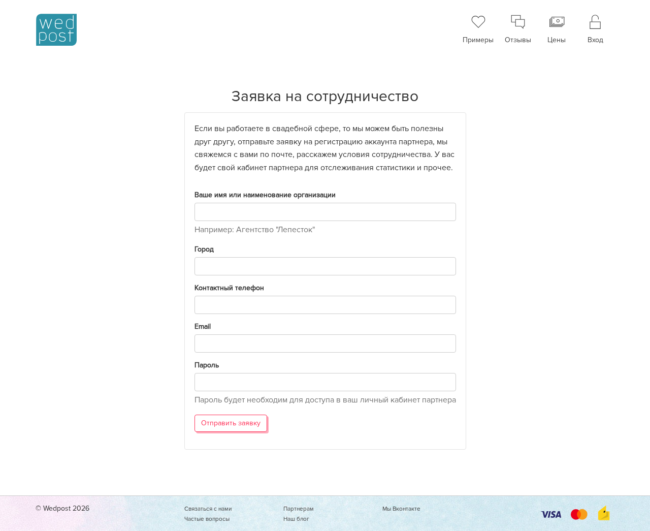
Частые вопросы (207, 518)
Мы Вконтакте (401, 508)
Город (204, 249)
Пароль (206, 365)
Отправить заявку (231, 423)
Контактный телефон (229, 288)
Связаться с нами (208, 508)
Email (202, 326)
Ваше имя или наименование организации (265, 195)
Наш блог (296, 518)
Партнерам (298, 508)
